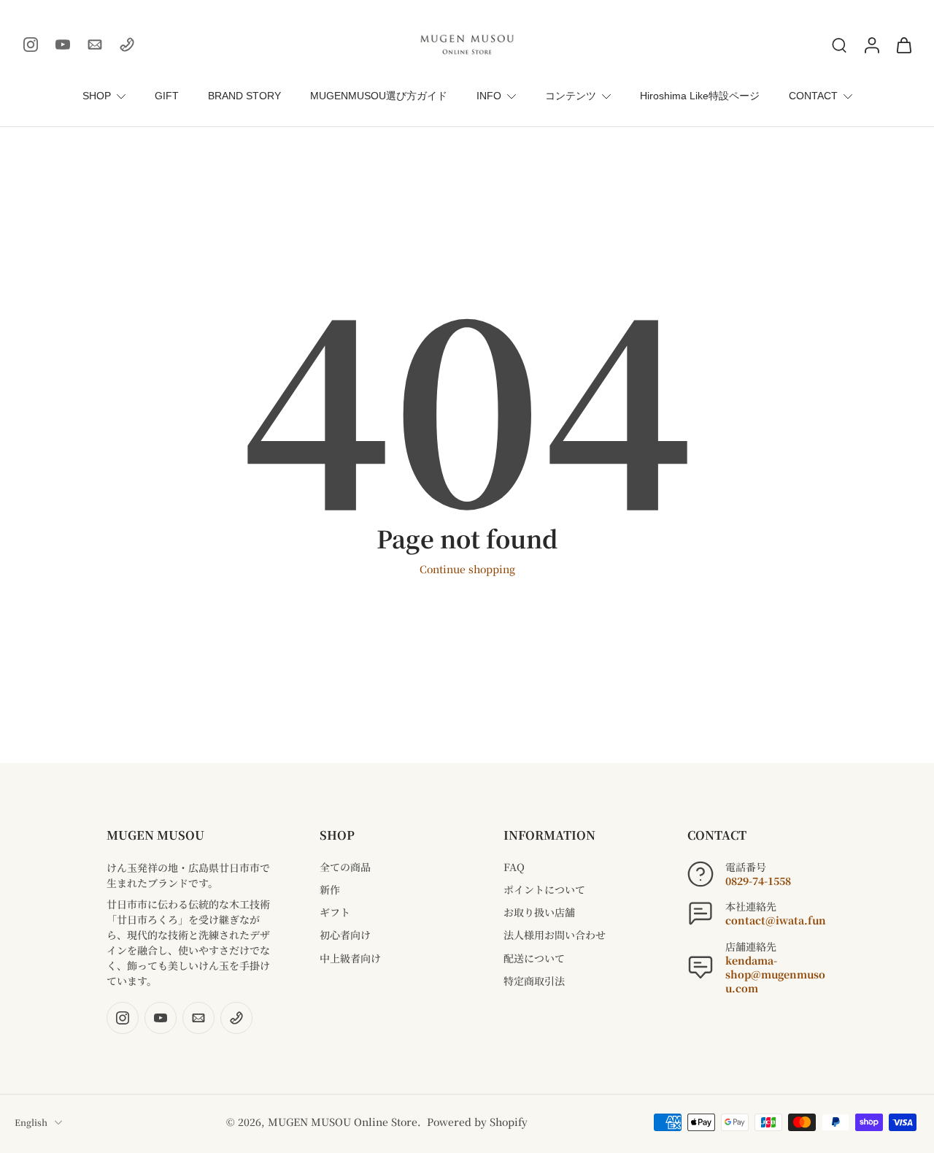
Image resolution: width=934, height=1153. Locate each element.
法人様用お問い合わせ (554, 935)
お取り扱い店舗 (539, 912)
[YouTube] (63, 44)
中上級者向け (350, 958)
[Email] (95, 44)
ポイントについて (544, 890)
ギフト (335, 912)
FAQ (514, 867)
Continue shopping (467, 569)
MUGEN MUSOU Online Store (342, 1121)
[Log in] (871, 44)
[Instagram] (31, 44)
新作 (330, 890)
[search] (839, 44)
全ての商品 (345, 867)
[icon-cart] (903, 44)
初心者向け (345, 935)
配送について (534, 958)
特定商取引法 (534, 981)
